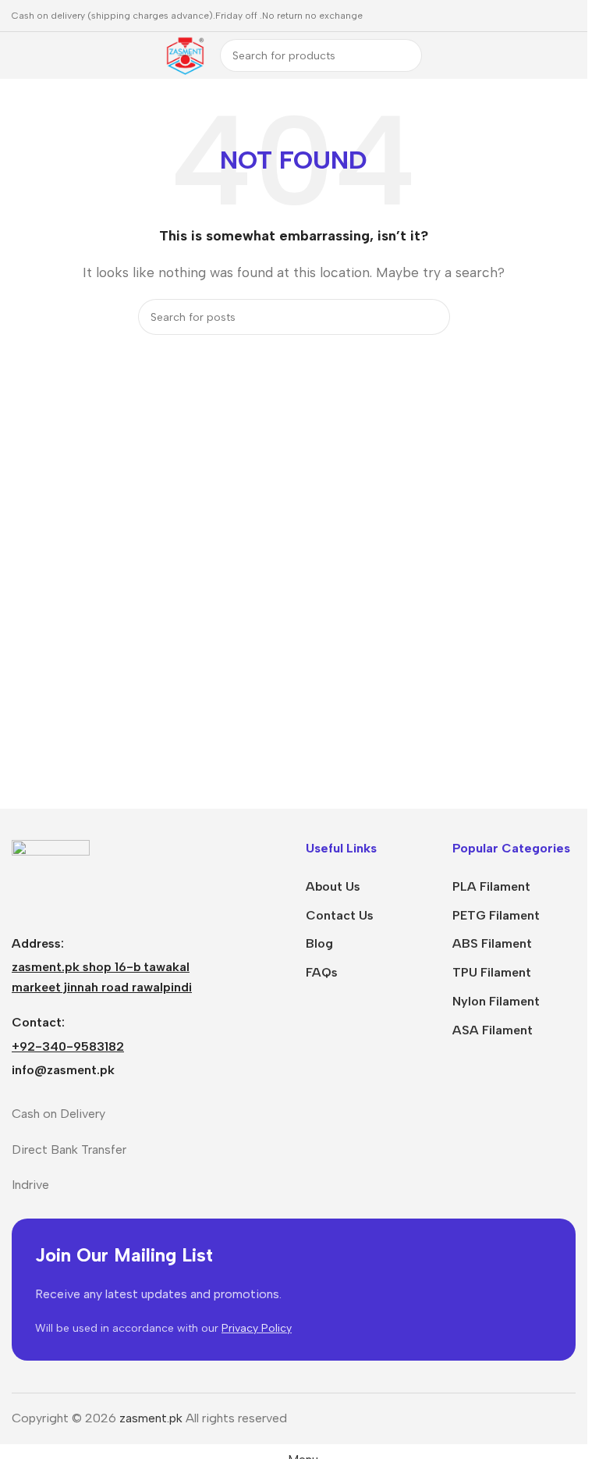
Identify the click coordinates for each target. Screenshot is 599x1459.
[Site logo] (184, 54)
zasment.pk (151, 1418)
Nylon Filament (496, 1001)
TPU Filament (491, 972)
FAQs (322, 972)
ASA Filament (492, 1030)
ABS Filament (492, 943)
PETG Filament (496, 915)
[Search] (405, 55)
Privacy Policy (257, 1328)
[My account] (569, 55)
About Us (333, 886)
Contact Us (340, 915)
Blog (319, 943)
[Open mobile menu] (18, 55)
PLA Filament (491, 886)
